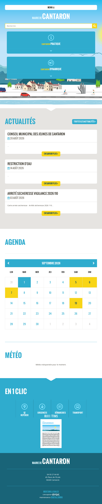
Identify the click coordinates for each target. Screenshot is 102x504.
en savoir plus (50, 153)
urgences (42, 412)
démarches (60, 412)
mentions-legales (51, 491)
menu (50, 7)
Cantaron (51, 16)
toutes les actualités (84, 121)
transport (78, 412)
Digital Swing (57, 497)
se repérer (24, 414)
